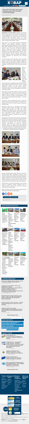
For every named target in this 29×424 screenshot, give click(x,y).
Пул (9, 384)
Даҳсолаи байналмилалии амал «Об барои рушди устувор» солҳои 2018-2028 (12, 326)
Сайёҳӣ (3, 384)
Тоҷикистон (4, 376)
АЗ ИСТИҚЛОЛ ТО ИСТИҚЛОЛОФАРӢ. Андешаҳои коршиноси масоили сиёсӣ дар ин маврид (14, 337)
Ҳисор (24, 385)
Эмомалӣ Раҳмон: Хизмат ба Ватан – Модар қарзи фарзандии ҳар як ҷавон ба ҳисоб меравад (12, 303)
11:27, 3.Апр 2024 (5, 312)
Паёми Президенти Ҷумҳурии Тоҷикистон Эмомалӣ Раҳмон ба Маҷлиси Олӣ (10, 323)
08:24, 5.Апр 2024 (5, 299)
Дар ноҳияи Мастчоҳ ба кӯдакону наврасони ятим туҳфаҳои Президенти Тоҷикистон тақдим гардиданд (5, 238)
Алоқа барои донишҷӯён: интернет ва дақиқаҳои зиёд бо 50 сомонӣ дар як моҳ (4, 218)
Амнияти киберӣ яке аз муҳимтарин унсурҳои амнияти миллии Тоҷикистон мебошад (14, 357)
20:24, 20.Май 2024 (6, 283)
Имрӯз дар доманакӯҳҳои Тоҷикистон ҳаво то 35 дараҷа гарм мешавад (23, 217)
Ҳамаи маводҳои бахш (12, 315)
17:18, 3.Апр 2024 (5, 305)
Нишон (9, 379)
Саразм (24, 383)
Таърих (3, 378)
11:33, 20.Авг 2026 (10, 354)
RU (5, 5)
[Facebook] (3, 194)
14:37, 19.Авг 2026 (10, 360)
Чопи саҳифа (7, 197)
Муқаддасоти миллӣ (11, 376)
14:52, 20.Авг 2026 (10, 348)
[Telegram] (6, 194)
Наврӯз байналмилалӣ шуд (18, 390)
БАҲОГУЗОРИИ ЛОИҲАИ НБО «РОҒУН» (10, 327)
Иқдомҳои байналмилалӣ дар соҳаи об (18, 382)
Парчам (10, 381)
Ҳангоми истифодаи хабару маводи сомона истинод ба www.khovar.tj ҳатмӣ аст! (12, 281)
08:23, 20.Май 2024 (6, 293)
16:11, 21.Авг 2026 (10, 339)
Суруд (9, 382)
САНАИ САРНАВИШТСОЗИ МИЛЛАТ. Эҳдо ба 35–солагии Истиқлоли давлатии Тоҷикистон (14, 352)
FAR (11, 5)
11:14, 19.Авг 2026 (10, 366)
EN (7, 5)
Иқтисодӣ (4, 379)
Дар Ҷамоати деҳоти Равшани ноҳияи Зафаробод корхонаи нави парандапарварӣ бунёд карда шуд (12, 220)
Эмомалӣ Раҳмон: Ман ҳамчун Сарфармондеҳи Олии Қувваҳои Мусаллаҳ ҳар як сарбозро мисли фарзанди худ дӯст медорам (11, 309)
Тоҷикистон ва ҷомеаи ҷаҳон (4, 387)
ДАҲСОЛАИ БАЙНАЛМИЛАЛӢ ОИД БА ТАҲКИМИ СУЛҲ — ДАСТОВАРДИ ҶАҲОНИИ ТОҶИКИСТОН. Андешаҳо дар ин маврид (15, 364)
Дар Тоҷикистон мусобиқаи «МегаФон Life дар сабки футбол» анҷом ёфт (10, 262)
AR (8, 5)
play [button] (20, 5)
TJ (3, 5)
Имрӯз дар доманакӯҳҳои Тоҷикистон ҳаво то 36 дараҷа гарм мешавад (23, 260)
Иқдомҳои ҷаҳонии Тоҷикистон (18, 377)
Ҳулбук (24, 386)
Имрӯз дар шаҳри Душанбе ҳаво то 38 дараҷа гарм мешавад (16, 217)
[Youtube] (8, 194)
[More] (11, 194)
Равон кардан (14, 197)
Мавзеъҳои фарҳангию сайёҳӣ (25, 377)
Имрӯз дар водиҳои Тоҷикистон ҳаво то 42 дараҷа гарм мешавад (22, 236)
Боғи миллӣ (24, 381)
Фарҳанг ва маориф (4, 382)
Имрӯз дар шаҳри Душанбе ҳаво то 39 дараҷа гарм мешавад (16, 236)
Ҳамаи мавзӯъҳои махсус (12, 329)
